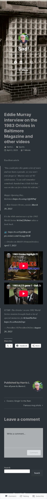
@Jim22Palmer (24, 220)
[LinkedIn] (21, 61)
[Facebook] (15, 61)
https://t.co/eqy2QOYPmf (24, 198)
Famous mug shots (32, 406)
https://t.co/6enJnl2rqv (14, 321)
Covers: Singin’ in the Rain (17, 401)
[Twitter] (26, 61)
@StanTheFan (29, 317)
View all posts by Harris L (14, 386)
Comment (34, 452)
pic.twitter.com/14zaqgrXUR (17, 235)
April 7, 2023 (10, 245)
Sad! (23, 49)
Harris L (10, 147)
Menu (24, 70)
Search (7, 467)
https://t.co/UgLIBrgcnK (19, 231)
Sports (21, 147)
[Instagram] (31, 61)
